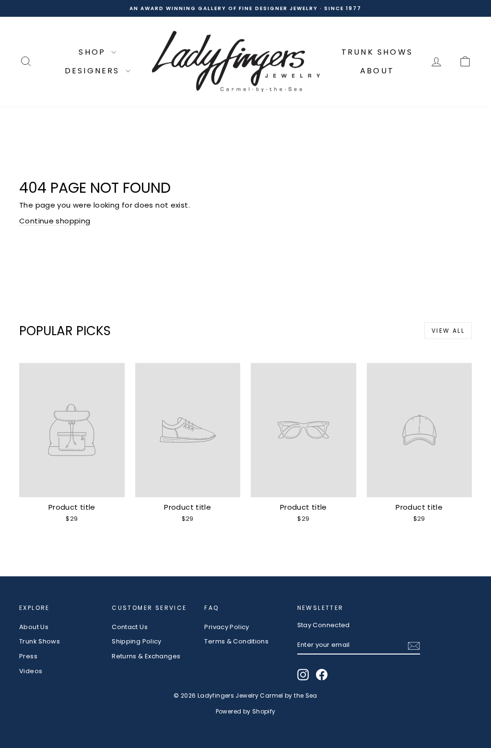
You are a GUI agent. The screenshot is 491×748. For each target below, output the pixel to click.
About (377, 70)
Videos (30, 671)
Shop (94, 52)
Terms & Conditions (236, 641)
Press (28, 656)
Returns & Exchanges (146, 656)
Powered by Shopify (246, 711)
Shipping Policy (137, 641)
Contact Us (130, 626)
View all (448, 331)
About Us (33, 626)
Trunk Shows (377, 52)
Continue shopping (54, 221)
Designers (94, 70)
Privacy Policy (226, 626)
